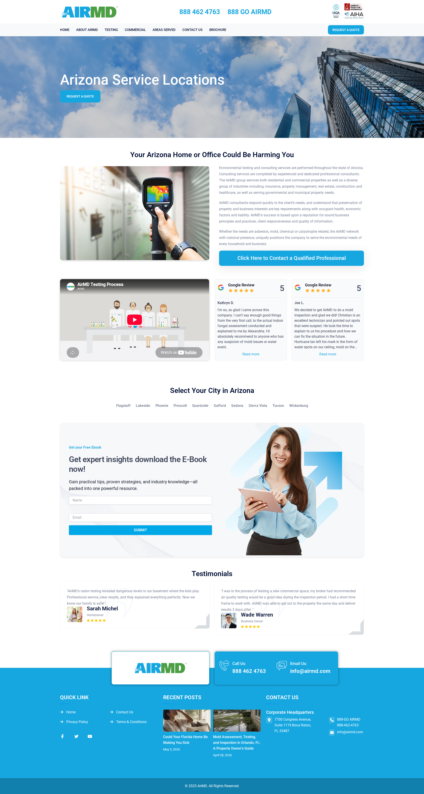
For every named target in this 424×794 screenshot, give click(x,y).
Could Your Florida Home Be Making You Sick (185, 740)
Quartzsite (200, 406)
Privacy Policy (76, 722)
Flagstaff (123, 406)
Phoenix (161, 406)
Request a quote (346, 30)
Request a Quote (80, 96)
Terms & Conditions (131, 722)
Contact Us (124, 712)
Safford (220, 406)
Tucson (278, 406)
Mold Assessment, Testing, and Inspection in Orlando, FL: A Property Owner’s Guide (236, 742)
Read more (250, 354)
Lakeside (143, 406)
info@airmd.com (310, 671)
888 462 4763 (199, 12)
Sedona (237, 406)
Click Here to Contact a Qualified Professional (291, 258)
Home (70, 712)
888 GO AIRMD (249, 12)
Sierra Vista (258, 406)
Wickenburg (298, 406)
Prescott (180, 406)
